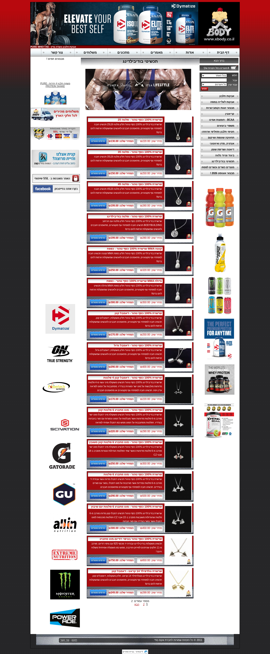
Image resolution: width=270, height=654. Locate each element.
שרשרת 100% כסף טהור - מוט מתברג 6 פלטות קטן (130, 409)
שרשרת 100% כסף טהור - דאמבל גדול (138, 345)
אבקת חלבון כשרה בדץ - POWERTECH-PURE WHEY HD (54, 46)
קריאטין (229, 113)
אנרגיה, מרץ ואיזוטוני (222, 143)
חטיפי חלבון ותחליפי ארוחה (218, 131)
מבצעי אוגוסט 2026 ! (222, 173)
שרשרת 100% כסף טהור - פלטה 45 (140, 184)
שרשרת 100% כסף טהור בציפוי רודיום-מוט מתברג (131, 538)
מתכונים (123, 52)
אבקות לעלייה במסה (222, 101)
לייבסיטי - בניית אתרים (133, 652)
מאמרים (157, 52)
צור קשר (57, 52)
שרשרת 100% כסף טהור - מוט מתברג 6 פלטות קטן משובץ (125, 442)
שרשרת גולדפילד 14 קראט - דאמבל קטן (137, 571)
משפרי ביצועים (225, 125)
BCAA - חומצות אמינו (221, 119)
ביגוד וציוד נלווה (224, 155)
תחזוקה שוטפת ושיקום (221, 137)
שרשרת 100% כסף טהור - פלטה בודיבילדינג (134, 216)
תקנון (74, 640)
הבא (136, 604)
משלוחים (90, 52)
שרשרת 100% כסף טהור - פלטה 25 (140, 119)
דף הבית (223, 52)
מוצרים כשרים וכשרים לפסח (218, 167)
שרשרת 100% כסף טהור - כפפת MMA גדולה (134, 280)
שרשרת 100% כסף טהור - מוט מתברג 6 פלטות (133, 474)
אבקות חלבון (226, 96)
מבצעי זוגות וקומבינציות (220, 107)
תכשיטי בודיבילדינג (223, 161)
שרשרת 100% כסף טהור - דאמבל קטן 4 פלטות (132, 377)
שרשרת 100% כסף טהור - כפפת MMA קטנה (134, 248)
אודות (190, 52)
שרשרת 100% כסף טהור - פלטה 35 (140, 152)
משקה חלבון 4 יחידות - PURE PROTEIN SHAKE (55, 82)
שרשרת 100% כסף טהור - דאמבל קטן (138, 313)
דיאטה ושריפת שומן (222, 149)
